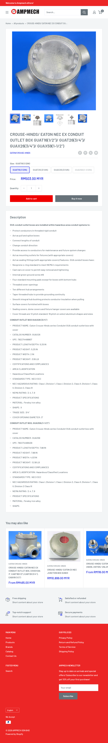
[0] (100, 12)
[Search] (84, 12)
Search (9, 671)
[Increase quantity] (39, 188)
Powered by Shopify (14, 734)
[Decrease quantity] (24, 188)
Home (8, 23)
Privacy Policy (65, 637)
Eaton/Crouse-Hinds (20, 153)
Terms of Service (67, 647)
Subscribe (68, 696)
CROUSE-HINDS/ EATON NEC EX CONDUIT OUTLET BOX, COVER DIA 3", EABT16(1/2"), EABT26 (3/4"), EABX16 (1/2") (24, 572)
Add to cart (31, 198)
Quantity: (14, 188)
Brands (9, 647)
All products (19, 23)
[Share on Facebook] (80, 152)
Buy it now (77, 198)
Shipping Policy (66, 651)
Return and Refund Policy (71, 642)
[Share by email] (96, 152)
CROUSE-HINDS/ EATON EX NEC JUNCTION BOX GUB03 (62, 571)
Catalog (9, 651)
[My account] (94, 12)
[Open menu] (7, 12)
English (10, 710)
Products (10, 642)
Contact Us (11, 656)
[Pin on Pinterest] (85, 152)
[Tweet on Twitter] (91, 152)
